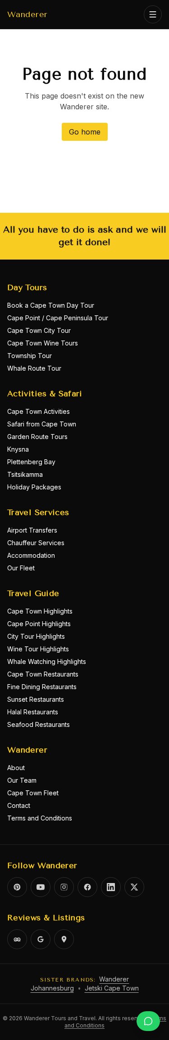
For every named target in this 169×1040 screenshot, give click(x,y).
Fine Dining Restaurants (42, 686)
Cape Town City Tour (39, 330)
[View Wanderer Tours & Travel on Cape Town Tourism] (64, 939)
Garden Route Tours (37, 436)
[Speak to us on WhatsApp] (148, 1021)
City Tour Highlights (36, 636)
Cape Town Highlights (40, 611)
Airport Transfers (32, 530)
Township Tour (29, 355)
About (16, 767)
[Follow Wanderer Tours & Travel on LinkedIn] (111, 887)
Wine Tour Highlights (38, 649)
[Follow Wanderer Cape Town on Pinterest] (17, 887)
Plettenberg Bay (31, 462)
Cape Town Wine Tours (42, 343)
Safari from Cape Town (41, 424)
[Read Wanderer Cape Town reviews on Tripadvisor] (17, 939)
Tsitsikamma (25, 474)
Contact (18, 805)
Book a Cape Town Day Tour (50, 305)
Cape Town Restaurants (42, 674)
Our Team (22, 780)
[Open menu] (153, 14)
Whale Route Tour (34, 368)
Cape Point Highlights (39, 624)
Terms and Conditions (39, 818)
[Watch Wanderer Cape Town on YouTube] (40, 887)
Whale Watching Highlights (46, 661)
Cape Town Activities (38, 411)
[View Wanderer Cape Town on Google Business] (40, 939)
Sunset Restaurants (35, 699)
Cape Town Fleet (33, 793)
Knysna (18, 449)
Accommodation (31, 555)
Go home (84, 131)
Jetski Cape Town (112, 988)
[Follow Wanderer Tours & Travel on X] (134, 887)
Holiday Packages (34, 487)
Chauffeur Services (35, 543)
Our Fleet (21, 568)
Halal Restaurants (32, 712)
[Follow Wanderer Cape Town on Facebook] (87, 887)
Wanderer (27, 14)
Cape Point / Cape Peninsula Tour (57, 318)
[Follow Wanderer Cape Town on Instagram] (64, 887)
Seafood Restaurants (38, 724)
